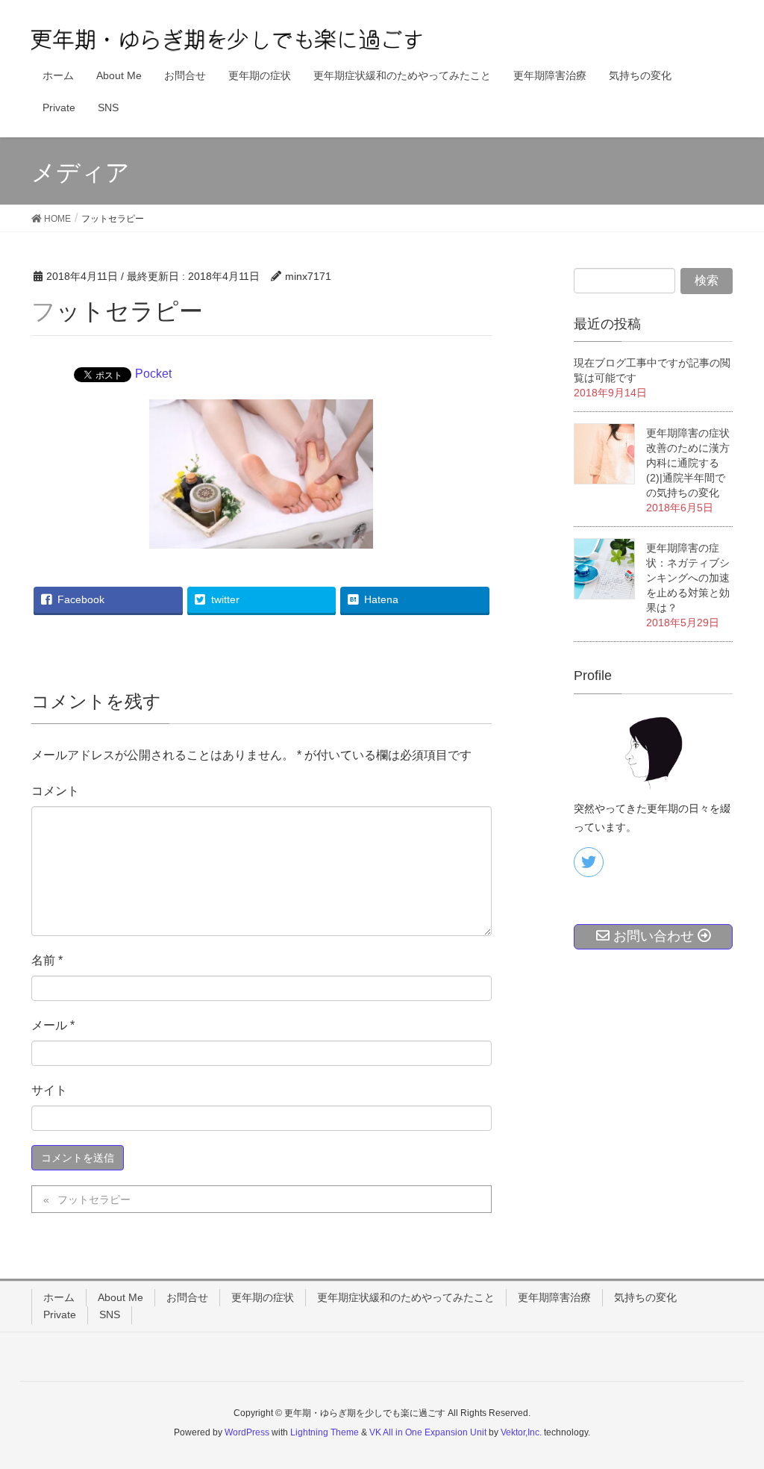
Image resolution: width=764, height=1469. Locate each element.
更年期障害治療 (554, 1297)
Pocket (153, 373)
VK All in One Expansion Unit (427, 1432)
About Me (120, 1297)
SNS (109, 1314)
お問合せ (187, 1297)
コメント (55, 791)
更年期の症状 (262, 1297)
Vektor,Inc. (521, 1432)
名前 (47, 960)
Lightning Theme (324, 1432)
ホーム (59, 1297)
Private (59, 1314)
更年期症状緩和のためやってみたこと (406, 1297)
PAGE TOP (731, 1411)
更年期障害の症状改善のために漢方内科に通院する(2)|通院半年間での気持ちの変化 (688, 463)
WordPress (247, 1432)
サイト (49, 1090)
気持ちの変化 (645, 1297)
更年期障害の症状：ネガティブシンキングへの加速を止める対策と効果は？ (688, 578)
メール (53, 1025)
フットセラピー (94, 1200)
